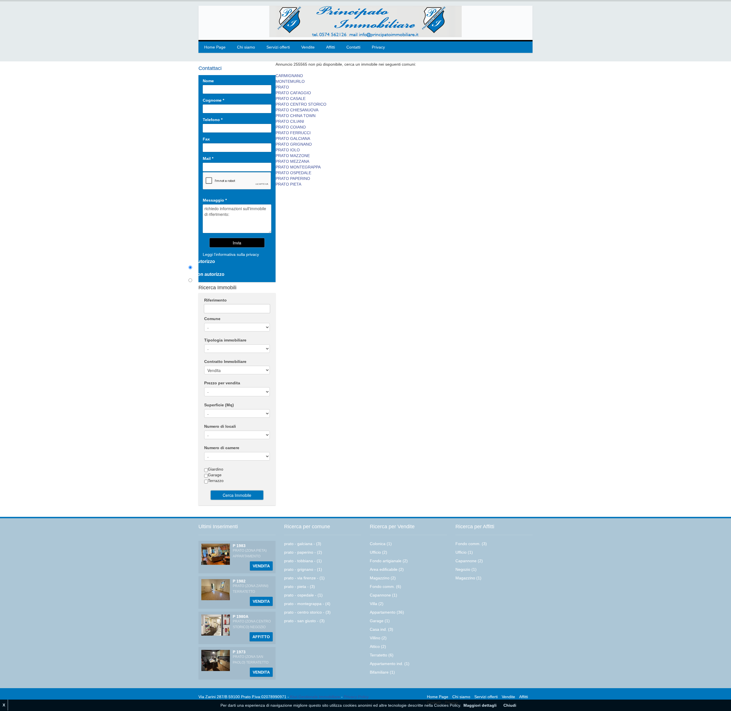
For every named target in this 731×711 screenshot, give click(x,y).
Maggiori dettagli (480, 705)
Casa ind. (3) (381, 629)
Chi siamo (246, 47)
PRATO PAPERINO (293, 178)
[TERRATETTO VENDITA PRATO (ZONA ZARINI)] (215, 589)
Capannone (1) (383, 595)
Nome (208, 81)
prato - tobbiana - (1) (303, 561)
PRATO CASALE (291, 98)
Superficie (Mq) (219, 405)
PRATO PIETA (288, 184)
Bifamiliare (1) (382, 672)
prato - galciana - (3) (302, 543)
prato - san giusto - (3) (304, 620)
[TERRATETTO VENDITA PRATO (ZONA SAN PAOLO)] (215, 660)
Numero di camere (221, 447)
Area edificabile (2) (387, 569)
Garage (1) (380, 620)
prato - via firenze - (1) (304, 578)
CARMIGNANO (289, 75)
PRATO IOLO (288, 150)
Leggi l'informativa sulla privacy (231, 254)
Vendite (308, 47)
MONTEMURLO (290, 81)
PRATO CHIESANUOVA (297, 110)
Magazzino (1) (468, 578)
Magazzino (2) (383, 578)
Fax (206, 139)
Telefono (212, 119)
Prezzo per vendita (222, 383)
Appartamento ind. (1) (389, 663)
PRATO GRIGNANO (294, 144)
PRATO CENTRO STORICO (301, 104)
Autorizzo (204, 261)
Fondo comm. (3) (471, 543)
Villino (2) (378, 638)
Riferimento (215, 300)
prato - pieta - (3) (299, 586)
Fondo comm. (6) (385, 586)
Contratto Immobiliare (225, 361)
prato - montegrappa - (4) (307, 603)
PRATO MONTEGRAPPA (298, 167)
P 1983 (239, 545)
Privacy (378, 47)
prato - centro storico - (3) (307, 612)
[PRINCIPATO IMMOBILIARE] (365, 21)
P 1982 (239, 581)
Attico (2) (378, 646)
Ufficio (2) (378, 552)
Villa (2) (376, 603)
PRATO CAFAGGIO (293, 93)
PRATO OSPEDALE (293, 172)
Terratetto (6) (381, 655)
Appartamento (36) (387, 612)
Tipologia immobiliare (225, 340)
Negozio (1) (466, 569)
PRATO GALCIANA (293, 138)
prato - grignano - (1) (303, 569)
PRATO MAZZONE (293, 155)
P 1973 (239, 652)
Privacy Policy (356, 696)
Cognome (213, 100)
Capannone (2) (469, 561)
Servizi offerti (278, 47)
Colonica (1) (381, 543)
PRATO (282, 87)
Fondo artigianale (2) (389, 561)
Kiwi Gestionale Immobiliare (315, 696)
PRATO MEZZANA (292, 161)
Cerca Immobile (237, 495)
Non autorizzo (209, 274)
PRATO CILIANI (290, 121)
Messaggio (215, 200)
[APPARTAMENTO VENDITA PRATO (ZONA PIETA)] (215, 554)
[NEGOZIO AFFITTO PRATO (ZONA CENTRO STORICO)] (215, 624)
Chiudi (509, 705)
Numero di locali (220, 426)
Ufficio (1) (464, 552)
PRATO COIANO (291, 127)
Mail (208, 158)
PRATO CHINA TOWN (296, 115)
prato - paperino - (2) (303, 552)
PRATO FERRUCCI (293, 132)
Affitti (330, 47)
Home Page (215, 47)
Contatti (353, 47)
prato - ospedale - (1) (303, 595)
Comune (212, 318)
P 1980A (240, 616)
